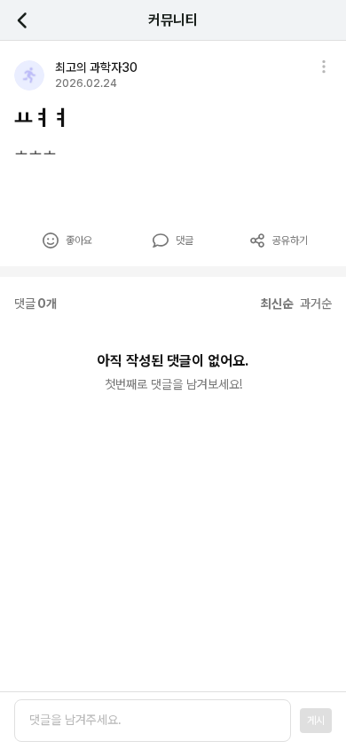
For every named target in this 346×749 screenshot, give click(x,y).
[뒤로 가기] (32, 20)
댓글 (184, 240)
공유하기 (290, 240)
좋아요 (79, 240)
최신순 (277, 303)
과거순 (316, 303)
